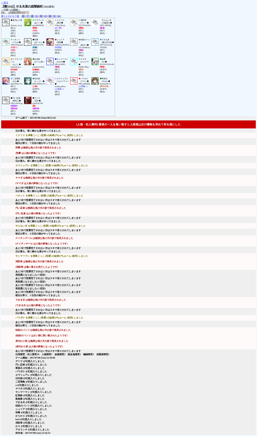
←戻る (4, 2)
